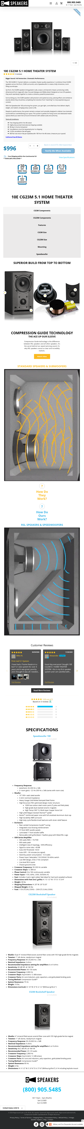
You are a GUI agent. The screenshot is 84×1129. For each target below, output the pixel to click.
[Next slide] (77, 670)
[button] (61, 3)
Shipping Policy (38, 1118)
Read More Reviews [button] (42, 690)
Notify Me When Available (58, 150)
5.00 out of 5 (48, 699)
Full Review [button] (16, 682)
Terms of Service (26, 1118)
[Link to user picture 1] (14, 676)
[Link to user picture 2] (20, 676)
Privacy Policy (14, 1118)
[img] (16, 652)
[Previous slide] (7, 670)
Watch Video (42, 356)
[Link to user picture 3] (26, 676)
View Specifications (67, 157)
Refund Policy (63, 1118)
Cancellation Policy (51, 1118)
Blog (45, 1120)
